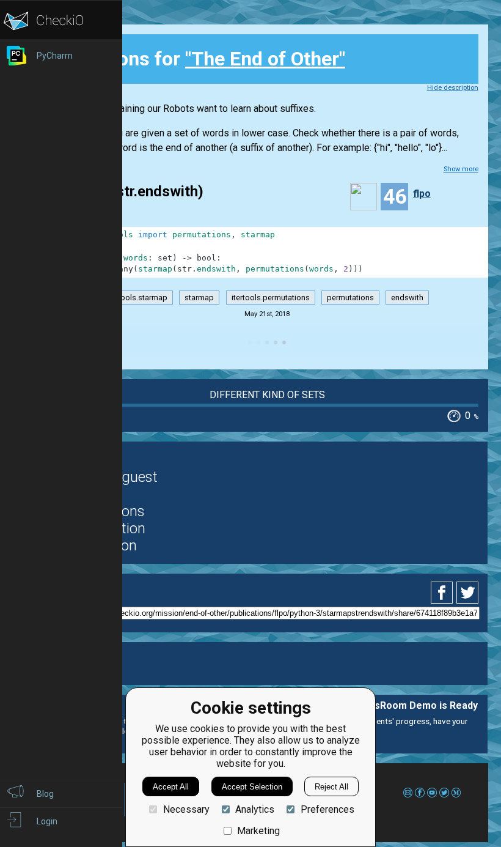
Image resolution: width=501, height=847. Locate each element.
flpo (422, 193)
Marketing (258, 831)
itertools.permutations (271, 297)
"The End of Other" (265, 58)
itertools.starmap (137, 297)
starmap (199, 297)
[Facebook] (443, 593)
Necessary (186, 809)
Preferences (327, 809)
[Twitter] (468, 593)
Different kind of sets (267, 395)
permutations (350, 297)
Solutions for (205, 58)
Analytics (254, 809)
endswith (407, 297)
